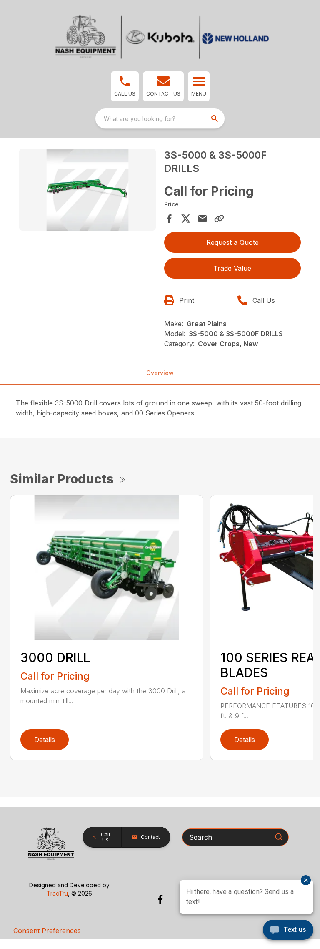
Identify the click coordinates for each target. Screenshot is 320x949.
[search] (215, 118)
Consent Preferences (47, 930)
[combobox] (160, 118)
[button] (124, 86)
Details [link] (44, 739)
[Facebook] (160, 899)
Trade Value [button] (232, 268)
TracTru (57, 893)
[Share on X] (186, 219)
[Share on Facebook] (169, 219)
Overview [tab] (160, 372)
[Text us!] (288, 930)
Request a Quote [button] (232, 242)
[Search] (278, 837)
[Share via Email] (203, 219)
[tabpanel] (87, 191)
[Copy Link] (219, 219)
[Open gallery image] (87, 190)
